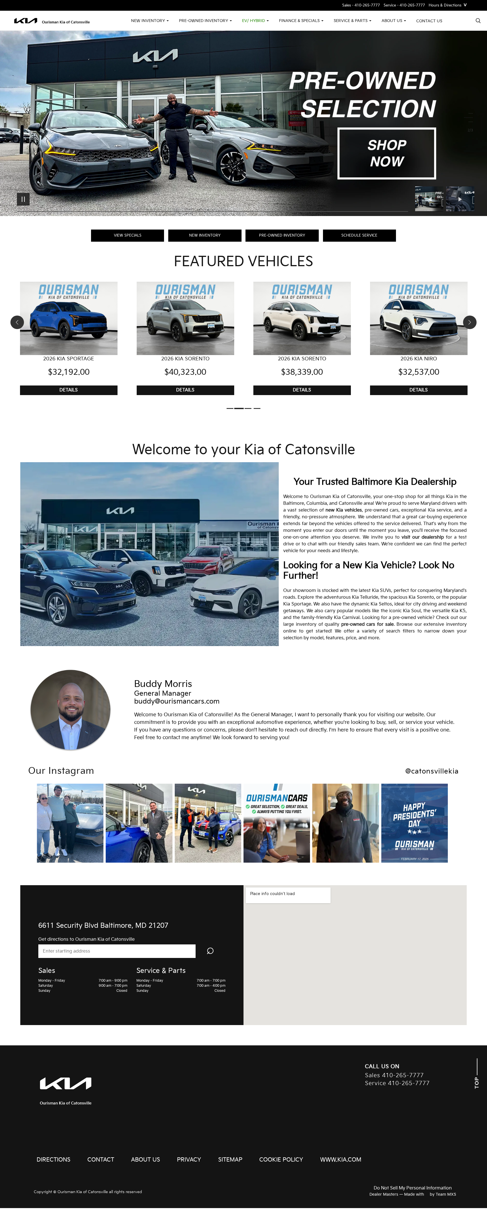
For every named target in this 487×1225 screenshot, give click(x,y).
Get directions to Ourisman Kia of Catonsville (86, 939)
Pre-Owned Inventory (282, 235)
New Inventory (205, 235)
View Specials (127, 235)
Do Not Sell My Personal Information (413, 1188)
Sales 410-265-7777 (394, 1075)
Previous (430, 199)
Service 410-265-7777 (397, 1083)
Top (477, 1082)
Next (460, 199)
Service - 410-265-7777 (404, 5)
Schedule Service (359, 235)
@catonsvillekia (432, 771)
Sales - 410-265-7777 (361, 5)
